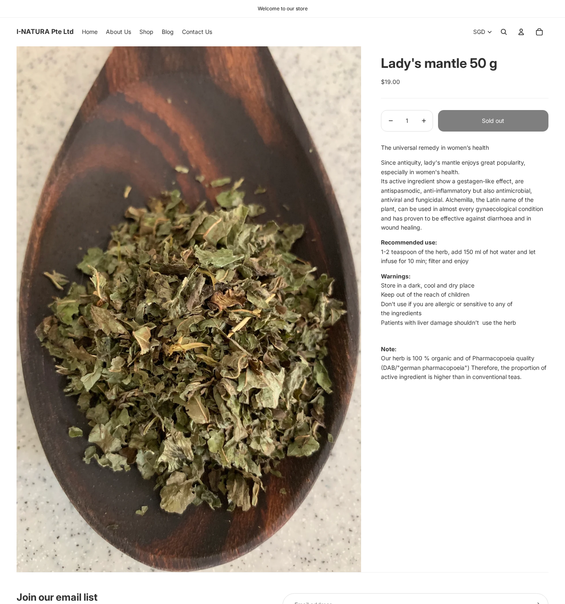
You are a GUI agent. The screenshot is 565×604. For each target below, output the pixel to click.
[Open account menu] (521, 32)
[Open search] (504, 32)
